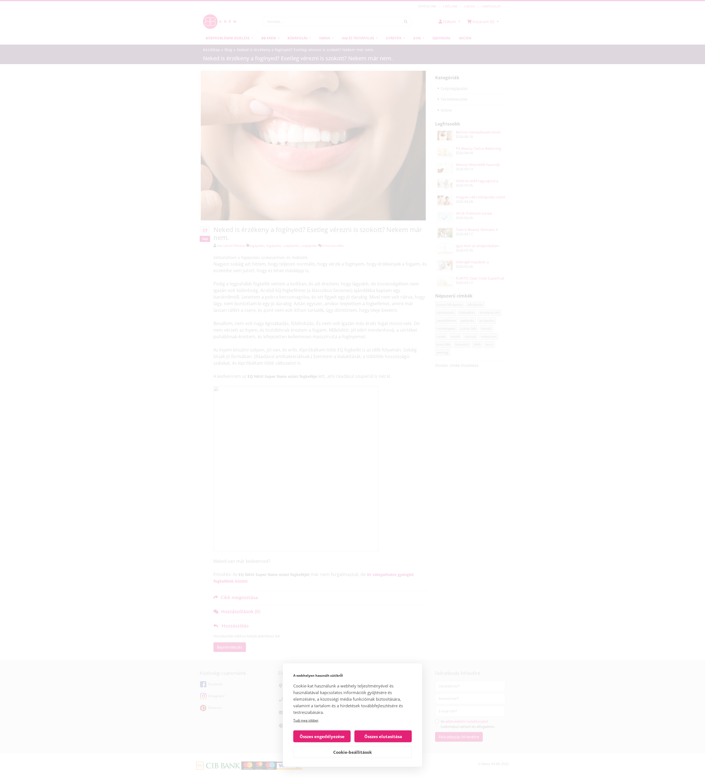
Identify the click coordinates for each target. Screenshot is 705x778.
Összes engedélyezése (322, 736)
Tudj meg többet (305, 720)
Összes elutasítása (383, 736)
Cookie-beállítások (352, 752)
